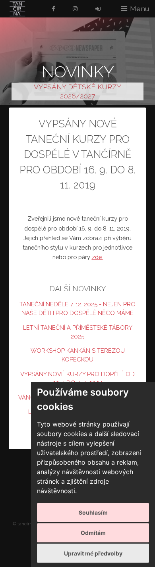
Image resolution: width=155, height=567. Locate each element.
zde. (97, 257)
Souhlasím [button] (93, 512)
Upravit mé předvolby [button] (93, 553)
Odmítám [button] (93, 532)
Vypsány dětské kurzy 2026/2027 (77, 91)
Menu (139, 8)
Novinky (77, 71)
